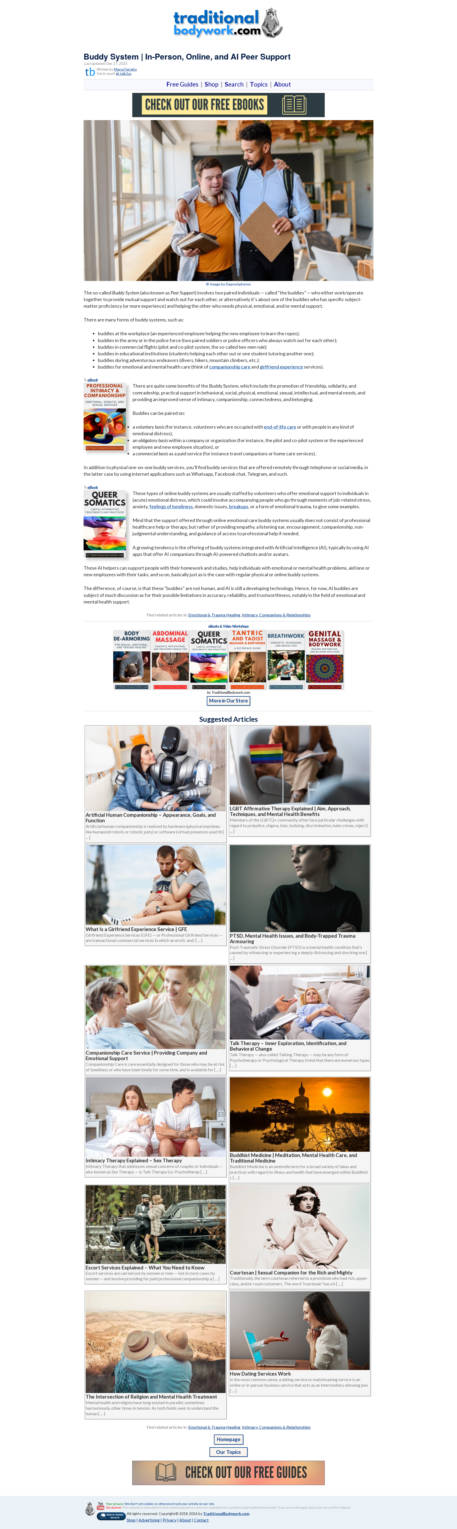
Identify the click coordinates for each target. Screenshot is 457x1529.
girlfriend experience (281, 367)
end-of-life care (280, 427)
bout (282, 84)
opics (260, 84)
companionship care (229, 367)
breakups (238, 506)
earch (235, 84)
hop (213, 84)
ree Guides (183, 84)
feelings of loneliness (171, 506)
